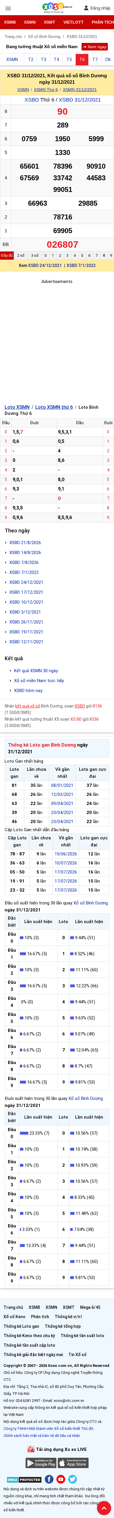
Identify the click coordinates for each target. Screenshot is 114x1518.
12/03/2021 (62, 794)
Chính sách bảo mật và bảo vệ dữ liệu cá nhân (42, 1435)
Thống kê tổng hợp (63, 1326)
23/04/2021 (62, 812)
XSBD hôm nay (28, 690)
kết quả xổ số (27, 706)
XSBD (32, 100)
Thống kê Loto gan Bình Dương (42, 745)
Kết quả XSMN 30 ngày (36, 670)
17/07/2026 (66, 872)
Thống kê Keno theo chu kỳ (29, 1335)
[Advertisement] (57, 342)
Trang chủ (13, 1307)
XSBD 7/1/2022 (81, 265)
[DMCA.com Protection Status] (24, 1480)
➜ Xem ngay (94, 46)
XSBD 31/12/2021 (80, 100)
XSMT (49, 22)
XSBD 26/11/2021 (26, 622)
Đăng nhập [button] (100, 8)
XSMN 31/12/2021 (80, 89)
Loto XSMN (17, 407)
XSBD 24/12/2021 (45, 265)
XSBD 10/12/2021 (26, 602)
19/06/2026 (66, 854)
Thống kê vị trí (68, 1316)
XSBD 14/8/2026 (25, 552)
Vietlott (73, 22)
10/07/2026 (66, 863)
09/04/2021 (62, 803)
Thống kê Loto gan (21, 1326)
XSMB (10, 22)
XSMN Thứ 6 (46, 89)
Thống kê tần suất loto (82, 1335)
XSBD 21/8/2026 (25, 542)
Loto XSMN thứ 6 (54, 407)
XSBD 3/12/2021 (25, 612)
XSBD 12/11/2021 (26, 641)
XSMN (30, 22)
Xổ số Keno (14, 1316)
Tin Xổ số (77, 1354)
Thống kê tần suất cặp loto (29, 1345)
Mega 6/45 (90, 1307)
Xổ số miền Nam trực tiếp (39, 680)
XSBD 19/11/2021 (26, 632)
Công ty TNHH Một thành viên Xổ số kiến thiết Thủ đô (48, 1428)
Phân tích (40, 1316)
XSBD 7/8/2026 (24, 562)
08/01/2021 (62, 785)
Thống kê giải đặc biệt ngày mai (33, 1354)
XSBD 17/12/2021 (26, 592)
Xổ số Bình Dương (90, 903)
